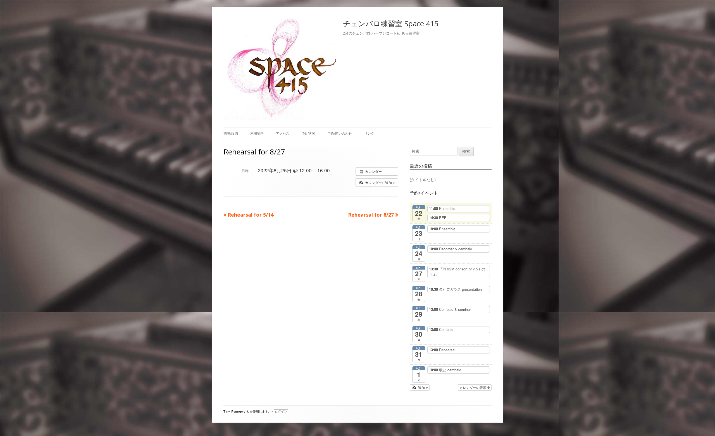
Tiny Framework (236, 411)
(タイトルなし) (423, 179)
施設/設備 (230, 133)
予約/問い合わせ (339, 133)
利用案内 (257, 133)
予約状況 (308, 133)
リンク (369, 133)
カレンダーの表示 (473, 387)
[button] (377, 182)
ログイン (281, 411)
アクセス (282, 133)
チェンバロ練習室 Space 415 (390, 23)
